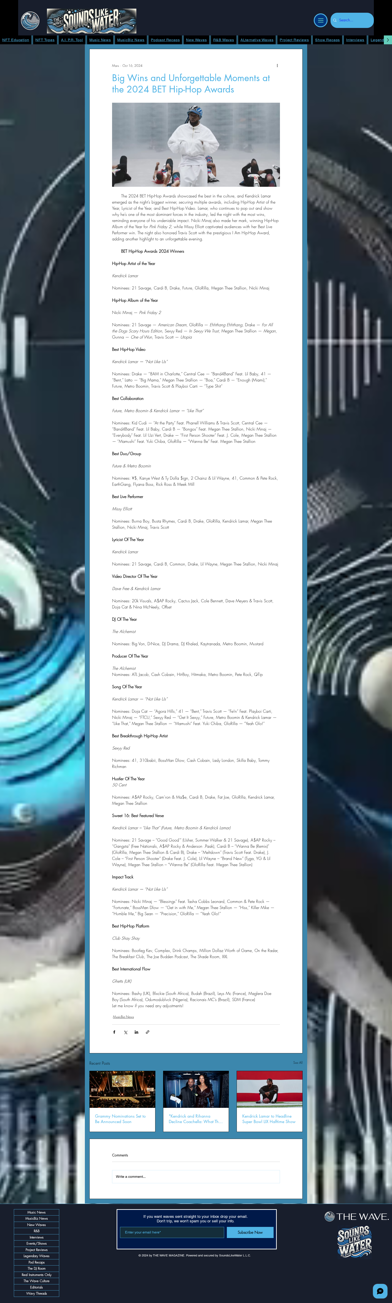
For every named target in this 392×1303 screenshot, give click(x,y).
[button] (365, 541)
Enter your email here (136, 681)
